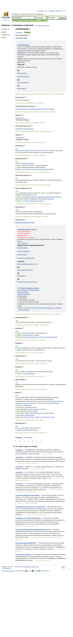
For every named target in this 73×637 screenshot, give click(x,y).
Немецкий (3, 31)
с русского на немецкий (42, 25)
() (37, 150)
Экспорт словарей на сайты (8, 570)
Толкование (19, 32)
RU (64, 11)
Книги (34, 20)
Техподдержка (26, 566)
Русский (3, 37)
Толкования (16, 20)
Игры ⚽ (43, 20)
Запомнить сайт (42, 11)
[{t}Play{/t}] (28, 35)
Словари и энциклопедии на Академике (27, 14)
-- (34, 94)
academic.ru (6, 20)
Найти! (62, 17)
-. (42, 308)
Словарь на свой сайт (55, 11)
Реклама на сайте (34, 566)
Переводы (25, 20)
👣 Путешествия (7, 568)
